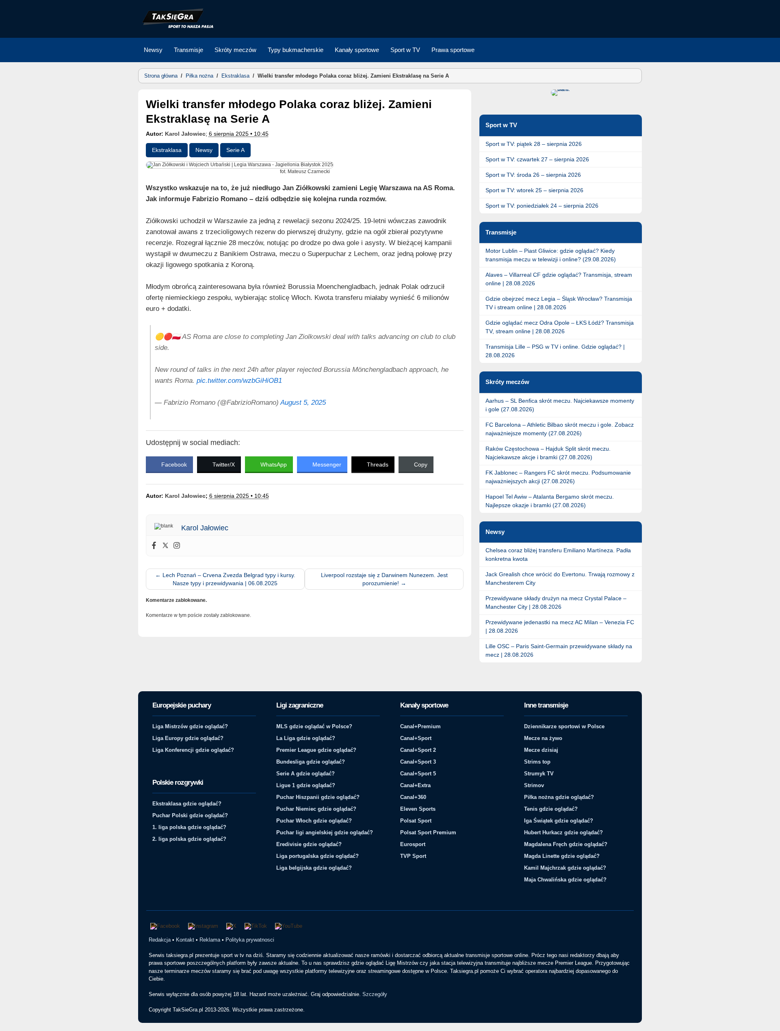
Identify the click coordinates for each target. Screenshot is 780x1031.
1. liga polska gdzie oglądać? (189, 827)
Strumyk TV (539, 774)
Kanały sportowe (357, 49)
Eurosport (412, 844)
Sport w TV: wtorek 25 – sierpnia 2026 (534, 190)
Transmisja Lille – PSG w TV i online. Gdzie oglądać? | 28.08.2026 (555, 350)
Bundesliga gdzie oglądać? (310, 762)
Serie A (235, 150)
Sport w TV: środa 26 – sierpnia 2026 (533, 174)
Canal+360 (413, 797)
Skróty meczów (235, 49)
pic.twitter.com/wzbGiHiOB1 (239, 380)
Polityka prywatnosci (249, 940)
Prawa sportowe (452, 49)
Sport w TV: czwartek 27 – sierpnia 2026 (537, 159)
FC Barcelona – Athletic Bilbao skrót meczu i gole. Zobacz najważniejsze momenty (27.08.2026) (559, 428)
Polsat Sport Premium (428, 832)
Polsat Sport (415, 821)
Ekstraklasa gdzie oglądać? (186, 804)
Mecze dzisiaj (541, 750)
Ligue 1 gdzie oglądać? (305, 785)
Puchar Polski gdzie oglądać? (190, 815)
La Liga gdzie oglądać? (305, 738)
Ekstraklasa (235, 76)
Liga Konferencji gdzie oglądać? (193, 750)
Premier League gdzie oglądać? (316, 750)
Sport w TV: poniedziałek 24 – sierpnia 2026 (541, 205)
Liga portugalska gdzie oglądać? (317, 856)
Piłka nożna (199, 76)
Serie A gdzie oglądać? (305, 774)
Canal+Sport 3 (418, 762)
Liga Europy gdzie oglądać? (187, 738)
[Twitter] (165, 546)
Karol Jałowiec (185, 133)
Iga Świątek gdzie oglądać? (558, 821)
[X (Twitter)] (231, 926)
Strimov (534, 785)
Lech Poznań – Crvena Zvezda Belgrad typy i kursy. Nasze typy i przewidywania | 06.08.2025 (225, 579)
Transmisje (188, 49)
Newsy (153, 49)
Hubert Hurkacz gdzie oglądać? (563, 832)
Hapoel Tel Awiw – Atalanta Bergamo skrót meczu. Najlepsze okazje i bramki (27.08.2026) (549, 500)
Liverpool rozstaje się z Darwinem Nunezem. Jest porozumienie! (384, 579)
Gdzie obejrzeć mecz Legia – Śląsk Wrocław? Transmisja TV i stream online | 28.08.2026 (558, 302)
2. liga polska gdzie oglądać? (189, 839)
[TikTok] (256, 926)
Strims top (537, 762)
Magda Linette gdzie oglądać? (562, 856)
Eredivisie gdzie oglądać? (309, 844)
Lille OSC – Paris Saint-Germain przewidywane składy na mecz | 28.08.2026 (558, 650)
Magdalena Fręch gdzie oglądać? (565, 844)
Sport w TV (405, 49)
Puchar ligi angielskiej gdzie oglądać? (324, 832)
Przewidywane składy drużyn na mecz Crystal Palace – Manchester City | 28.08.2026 (555, 602)
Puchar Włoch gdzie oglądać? (314, 821)
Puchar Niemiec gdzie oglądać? (316, 809)
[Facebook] (154, 546)
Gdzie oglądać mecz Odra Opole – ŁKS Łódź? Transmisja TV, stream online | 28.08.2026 (559, 326)
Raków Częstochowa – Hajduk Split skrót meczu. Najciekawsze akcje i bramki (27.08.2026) (548, 452)
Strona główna (161, 76)
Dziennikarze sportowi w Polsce (564, 726)
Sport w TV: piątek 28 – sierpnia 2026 (533, 144)
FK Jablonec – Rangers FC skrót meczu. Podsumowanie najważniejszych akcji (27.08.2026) (558, 476)
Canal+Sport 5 (418, 774)
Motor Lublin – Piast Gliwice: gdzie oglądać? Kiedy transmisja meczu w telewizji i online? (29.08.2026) (550, 255)
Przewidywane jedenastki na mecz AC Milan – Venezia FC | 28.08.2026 (559, 626)
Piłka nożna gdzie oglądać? (559, 797)
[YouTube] (288, 926)
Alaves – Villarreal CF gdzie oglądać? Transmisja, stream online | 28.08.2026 (558, 279)
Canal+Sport (415, 738)
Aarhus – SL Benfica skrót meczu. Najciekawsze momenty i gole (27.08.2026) (559, 404)
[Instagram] (176, 546)
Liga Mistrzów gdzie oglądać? (190, 726)
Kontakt (185, 940)
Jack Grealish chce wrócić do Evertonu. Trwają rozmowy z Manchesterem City (560, 578)
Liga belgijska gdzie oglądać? (314, 868)
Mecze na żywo (543, 738)
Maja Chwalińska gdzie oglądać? (565, 880)
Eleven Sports (418, 809)
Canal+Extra (415, 785)
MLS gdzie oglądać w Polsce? (314, 726)
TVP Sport (413, 856)
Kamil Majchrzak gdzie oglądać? (565, 868)
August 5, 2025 (303, 402)
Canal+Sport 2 (418, 750)
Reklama (209, 940)
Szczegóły (374, 994)
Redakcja (160, 940)
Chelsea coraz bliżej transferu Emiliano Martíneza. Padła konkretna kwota (558, 554)
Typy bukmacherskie (295, 49)
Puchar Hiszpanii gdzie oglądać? (318, 797)
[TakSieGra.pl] (176, 27)
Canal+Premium (420, 726)
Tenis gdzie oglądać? (551, 809)
